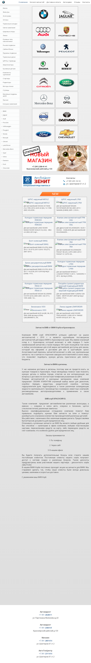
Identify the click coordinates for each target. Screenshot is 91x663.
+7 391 (45, 615)
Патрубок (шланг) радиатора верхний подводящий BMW (71, 284)
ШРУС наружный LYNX (71, 199)
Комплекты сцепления (7, 74)
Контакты (86, 2)
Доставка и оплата (53, 2)
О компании (23, 2)
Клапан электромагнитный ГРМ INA (71, 240)
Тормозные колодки (10, 24)
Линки (5, 35)
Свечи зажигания (9, 28)
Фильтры (6, 12)
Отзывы (77, 2)
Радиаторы (7, 82)
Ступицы (6, 90)
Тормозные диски (9, 57)
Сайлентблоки (8, 49)
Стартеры (6, 78)
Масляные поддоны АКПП (10, 95)
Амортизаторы (8, 65)
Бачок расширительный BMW (38, 263)
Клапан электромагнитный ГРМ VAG (71, 218)
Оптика (5, 20)
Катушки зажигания (10, 104)
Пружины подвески (10, 53)
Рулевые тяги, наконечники (8, 40)
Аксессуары (7, 16)
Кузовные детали (9, 69)
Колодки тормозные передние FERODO (38, 218)
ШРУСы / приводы (9, 61)
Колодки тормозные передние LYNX (70, 262)
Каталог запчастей (37, 2)
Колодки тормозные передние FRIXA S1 (38, 284)
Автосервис (67, 2)
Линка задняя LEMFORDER (71, 306)
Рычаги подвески (9, 45)
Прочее (5, 100)
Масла (5, 8)
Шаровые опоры (9, 32)
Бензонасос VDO (38, 306)
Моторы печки (8, 86)
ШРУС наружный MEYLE (38, 199)
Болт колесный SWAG (38, 241)
